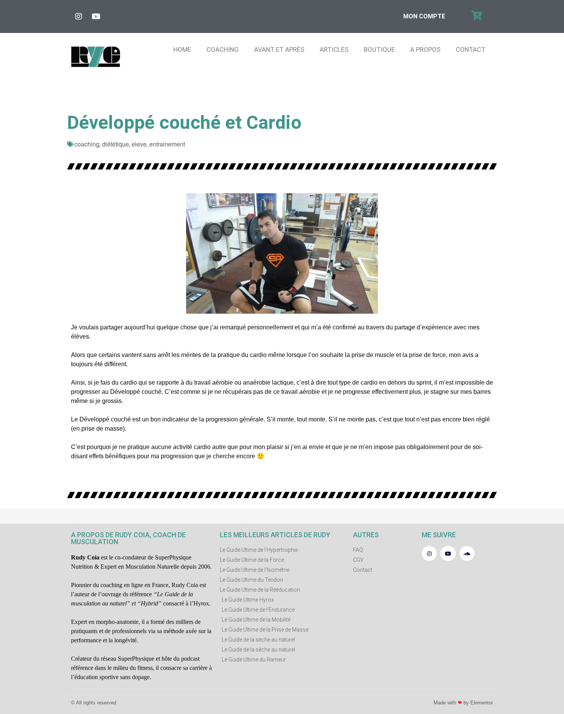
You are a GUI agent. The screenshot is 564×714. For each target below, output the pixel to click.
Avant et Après (279, 49)
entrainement (167, 144)
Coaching (222, 49)
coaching (86, 144)
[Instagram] (78, 16)
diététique (115, 144)
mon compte (424, 16)
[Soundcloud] (467, 553)
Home (182, 49)
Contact (470, 49)
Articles (334, 49)
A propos (425, 49)
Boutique (379, 49)
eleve (139, 144)
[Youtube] (96, 16)
